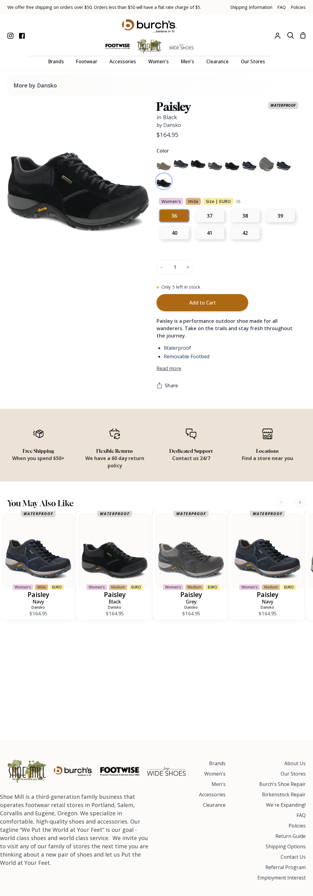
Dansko (38, 607)
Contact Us (293, 857)
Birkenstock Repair (284, 794)
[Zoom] (19, 230)
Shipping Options (286, 846)
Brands (217, 763)
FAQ (301, 815)
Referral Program (285, 867)
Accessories (212, 794)
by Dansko (168, 125)
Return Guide (290, 836)
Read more (168, 368)
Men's (219, 784)
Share (171, 385)
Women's (215, 773)
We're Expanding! (286, 805)
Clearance (214, 805)
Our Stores (293, 773)
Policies (297, 825)
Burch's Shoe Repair (282, 784)
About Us (295, 763)
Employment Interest (281, 877)
